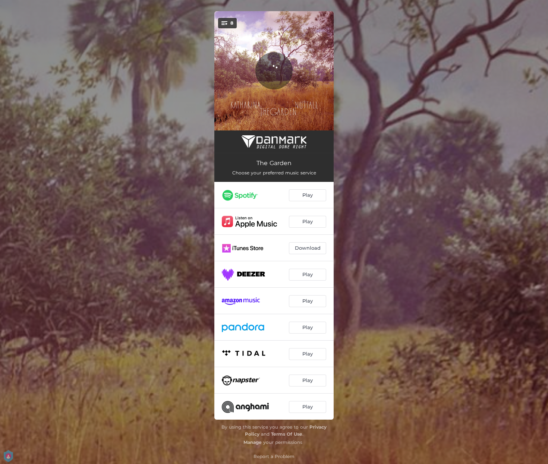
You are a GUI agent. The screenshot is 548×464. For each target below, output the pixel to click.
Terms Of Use (286, 434)
